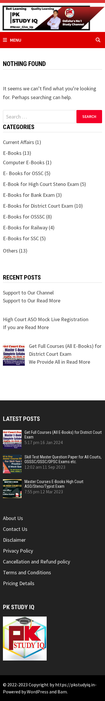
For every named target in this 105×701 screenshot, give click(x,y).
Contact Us (15, 529)
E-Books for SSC (21, 238)
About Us (13, 518)
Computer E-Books (24, 162)
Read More (48, 300)
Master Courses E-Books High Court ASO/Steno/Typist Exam (53, 484)
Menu (15, 40)
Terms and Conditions (27, 572)
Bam (62, 692)
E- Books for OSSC (23, 173)
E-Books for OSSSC (24, 216)
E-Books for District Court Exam (38, 205)
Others (10, 250)
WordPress (37, 692)
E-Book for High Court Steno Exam (41, 184)
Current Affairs (18, 142)
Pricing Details (18, 583)
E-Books (12, 153)
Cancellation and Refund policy (36, 561)
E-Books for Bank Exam (29, 195)
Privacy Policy (18, 550)
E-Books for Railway (25, 227)
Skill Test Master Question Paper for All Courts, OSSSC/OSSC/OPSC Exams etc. (63, 459)
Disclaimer (14, 539)
